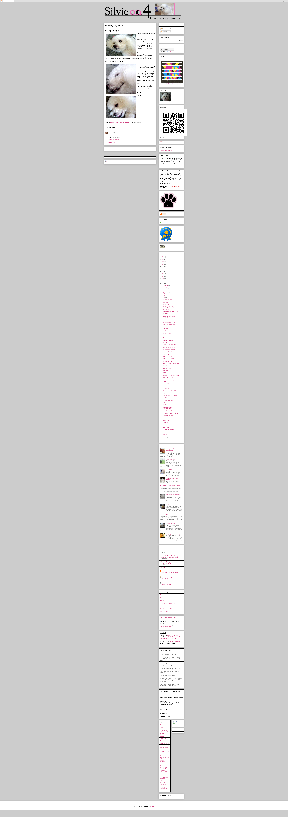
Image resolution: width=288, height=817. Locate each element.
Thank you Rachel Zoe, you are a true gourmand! (174, 449)
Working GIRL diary (168, 400)
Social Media (164, 578)
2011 (163, 276)
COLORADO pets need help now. (169, 514)
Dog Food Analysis (164, 743)
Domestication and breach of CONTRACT (169, 316)
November (165, 288)
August (165, 295)
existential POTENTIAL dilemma (171, 375)
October (165, 290)
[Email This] (135, 122)
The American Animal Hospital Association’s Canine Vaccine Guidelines (164, 733)
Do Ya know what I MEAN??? (170, 322)
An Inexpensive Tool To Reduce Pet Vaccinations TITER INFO (164, 778)
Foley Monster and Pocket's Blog (169, 556)
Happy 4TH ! (166, 420)
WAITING (165, 314)
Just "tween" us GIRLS (168, 352)
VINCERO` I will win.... (169, 377)
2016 (163, 264)
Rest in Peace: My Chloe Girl (168, 551)
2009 (163, 281)
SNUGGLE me (166, 397)
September (165, 293)
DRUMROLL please (168, 418)
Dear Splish (169, 469)
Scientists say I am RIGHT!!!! (173, 494)
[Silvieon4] (174, 723)
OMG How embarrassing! (169, 324)
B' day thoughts (166, 304)
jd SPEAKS (166, 354)
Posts (163, 29)
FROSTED (165, 422)
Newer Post (108, 149)
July (164, 297)
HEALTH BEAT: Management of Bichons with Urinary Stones (171, 486)
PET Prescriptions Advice (164, 739)
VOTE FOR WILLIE (168, 299)
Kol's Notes (164, 568)
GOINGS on (166, 309)
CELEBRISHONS (167, 361)
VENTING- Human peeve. (169, 404)
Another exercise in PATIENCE (170, 311)
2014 (163, 269)
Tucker (163, 571)
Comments (164, 31)
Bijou (164, 386)
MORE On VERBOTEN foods (170, 345)
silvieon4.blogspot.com (174, 641)
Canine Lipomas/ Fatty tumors (164, 783)
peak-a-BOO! (166, 342)
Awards (162, 727)
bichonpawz (164, 550)
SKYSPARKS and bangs (169, 429)
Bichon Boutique (176, 186)
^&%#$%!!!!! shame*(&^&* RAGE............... (170, 380)
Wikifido (162, 600)
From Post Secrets (170, 459)
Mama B (111, 130)
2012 (163, 274)
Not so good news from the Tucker (169, 572)
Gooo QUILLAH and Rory (169, 347)
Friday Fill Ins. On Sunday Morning (169, 557)
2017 (163, 261)
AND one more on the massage (170, 393)
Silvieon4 (175, 721)
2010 (163, 278)
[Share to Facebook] (139, 122)
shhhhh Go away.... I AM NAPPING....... (172, 478)
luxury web (162, 606)
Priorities (168, 504)
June (164, 437)
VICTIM (165, 373)
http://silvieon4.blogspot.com (174, 635)
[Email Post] (132, 122)
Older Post (152, 149)
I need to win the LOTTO (169, 425)
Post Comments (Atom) (133, 154)
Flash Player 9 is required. (166, 626)
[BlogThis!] (136, 122)
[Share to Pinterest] (140, 122)
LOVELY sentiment (167, 330)
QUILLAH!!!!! (166, 434)
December (165, 285)
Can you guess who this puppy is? (174, 534)
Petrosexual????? (167, 432)
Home (130, 149)
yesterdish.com (165, 583)
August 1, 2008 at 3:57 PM (115, 139)
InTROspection (166, 388)
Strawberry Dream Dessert (167, 584)
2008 (163, 283)
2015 (163, 266)
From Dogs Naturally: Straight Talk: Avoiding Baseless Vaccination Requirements (164, 759)
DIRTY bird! (166, 338)
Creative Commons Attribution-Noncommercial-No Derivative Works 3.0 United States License (171, 638)
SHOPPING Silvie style (168, 415)
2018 (163, 259)
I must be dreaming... (171, 523)
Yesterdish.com (163, 597)
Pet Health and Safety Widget (168, 617)
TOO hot (165, 335)
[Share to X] (138, 122)
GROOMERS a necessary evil (170, 349)
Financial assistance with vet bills (164, 752)
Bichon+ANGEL (167, 333)
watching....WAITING (168, 340)
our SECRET (166, 383)
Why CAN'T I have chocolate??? (171, 363)
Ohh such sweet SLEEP (168, 359)
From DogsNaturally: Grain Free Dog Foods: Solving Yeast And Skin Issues (163, 769)
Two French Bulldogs (166, 577)
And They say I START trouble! (170, 320)
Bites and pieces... (167, 368)
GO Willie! (165, 302)
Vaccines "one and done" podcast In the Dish (164, 747)
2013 (163, 271)
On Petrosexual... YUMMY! (169, 390)
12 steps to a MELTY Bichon (170, 395)
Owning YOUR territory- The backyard (170, 327)
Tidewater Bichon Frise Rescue (167, 603)
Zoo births (162, 595)
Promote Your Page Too (177, 724)
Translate (171, 51)
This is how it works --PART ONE (171, 413)
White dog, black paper (166, 563)
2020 (163, 257)
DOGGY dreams (167, 366)
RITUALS (165, 402)
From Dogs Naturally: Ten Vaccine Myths (163, 788)
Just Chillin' (165, 370)
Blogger (152, 806)
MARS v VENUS (167, 356)
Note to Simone (166, 427)
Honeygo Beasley (165, 562)
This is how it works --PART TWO (171, 411)
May (164, 439)
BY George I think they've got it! (170, 307)
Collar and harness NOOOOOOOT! (167, 407)
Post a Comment (111, 142)
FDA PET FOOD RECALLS (167, 609)
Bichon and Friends (164, 611)
